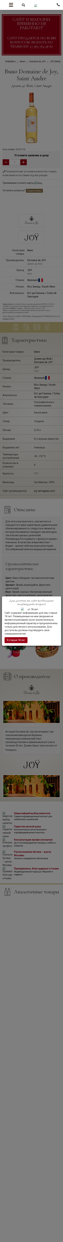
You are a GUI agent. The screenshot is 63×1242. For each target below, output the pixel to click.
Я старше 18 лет (16, 640)
